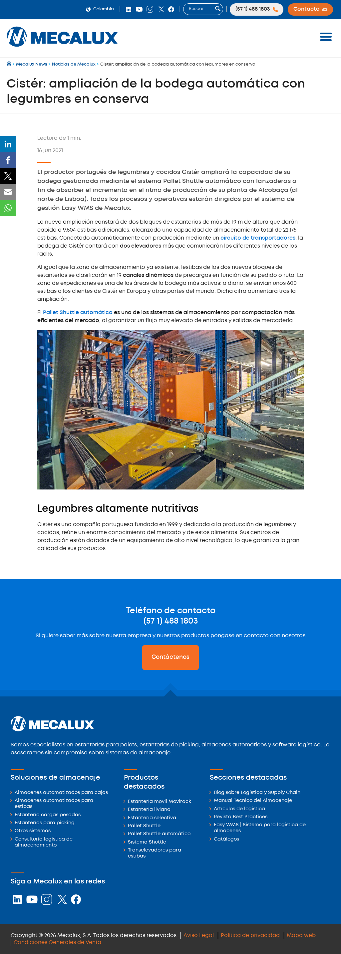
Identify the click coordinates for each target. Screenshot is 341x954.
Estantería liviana (149, 810)
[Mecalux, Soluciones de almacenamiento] (62, 48)
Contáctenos (170, 657)
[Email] (8, 192)
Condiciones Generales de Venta (57, 942)
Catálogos (226, 839)
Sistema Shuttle (147, 842)
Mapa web (301, 935)
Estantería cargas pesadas (48, 815)
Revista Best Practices (240, 817)
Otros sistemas (33, 831)
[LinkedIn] (8, 144)
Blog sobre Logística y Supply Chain (257, 793)
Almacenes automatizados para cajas (61, 793)
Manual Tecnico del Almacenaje (253, 801)
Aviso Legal (198, 935)
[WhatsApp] (8, 208)
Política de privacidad (250, 935)
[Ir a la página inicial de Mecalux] (9, 64)
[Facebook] (8, 160)
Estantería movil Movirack (159, 802)
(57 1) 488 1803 (171, 621)
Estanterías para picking (45, 823)
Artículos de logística (239, 809)
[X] (8, 176)
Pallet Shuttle (144, 826)
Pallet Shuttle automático (78, 312)
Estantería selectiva (152, 818)
